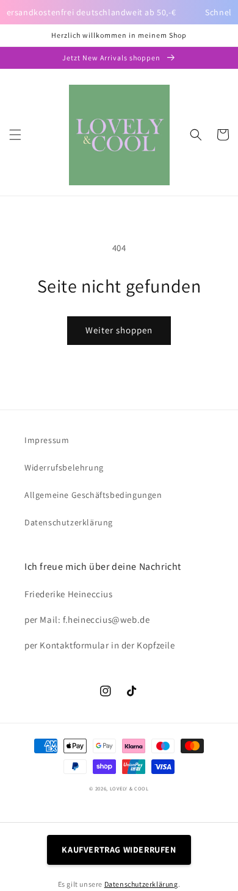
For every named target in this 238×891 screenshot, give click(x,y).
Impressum (46, 440)
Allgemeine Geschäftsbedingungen (93, 494)
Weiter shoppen (119, 330)
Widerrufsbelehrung (64, 467)
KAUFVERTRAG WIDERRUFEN (119, 849)
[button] (15, 134)
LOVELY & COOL (129, 788)
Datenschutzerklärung (68, 522)
